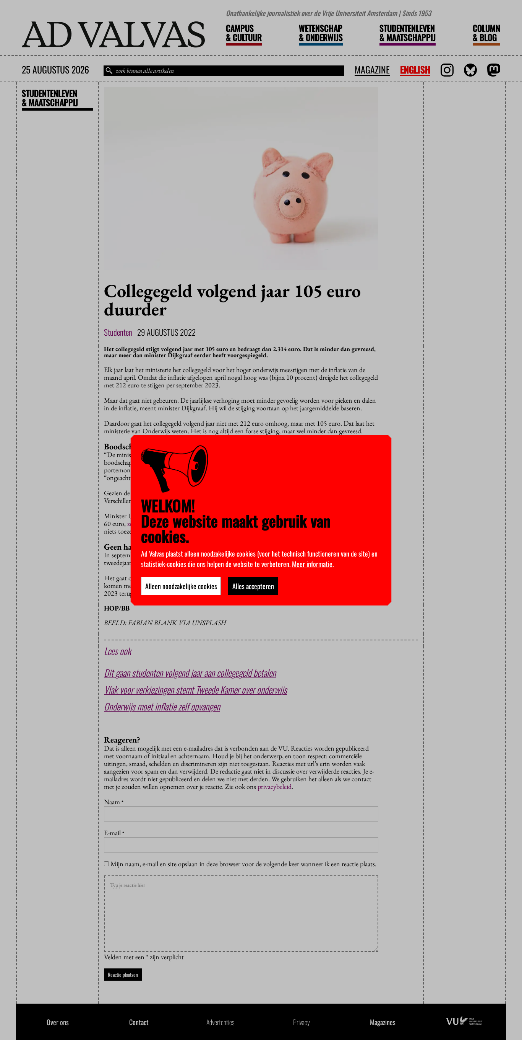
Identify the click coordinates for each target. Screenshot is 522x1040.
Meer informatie (312, 564)
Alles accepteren (253, 586)
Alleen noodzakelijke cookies (181, 586)
